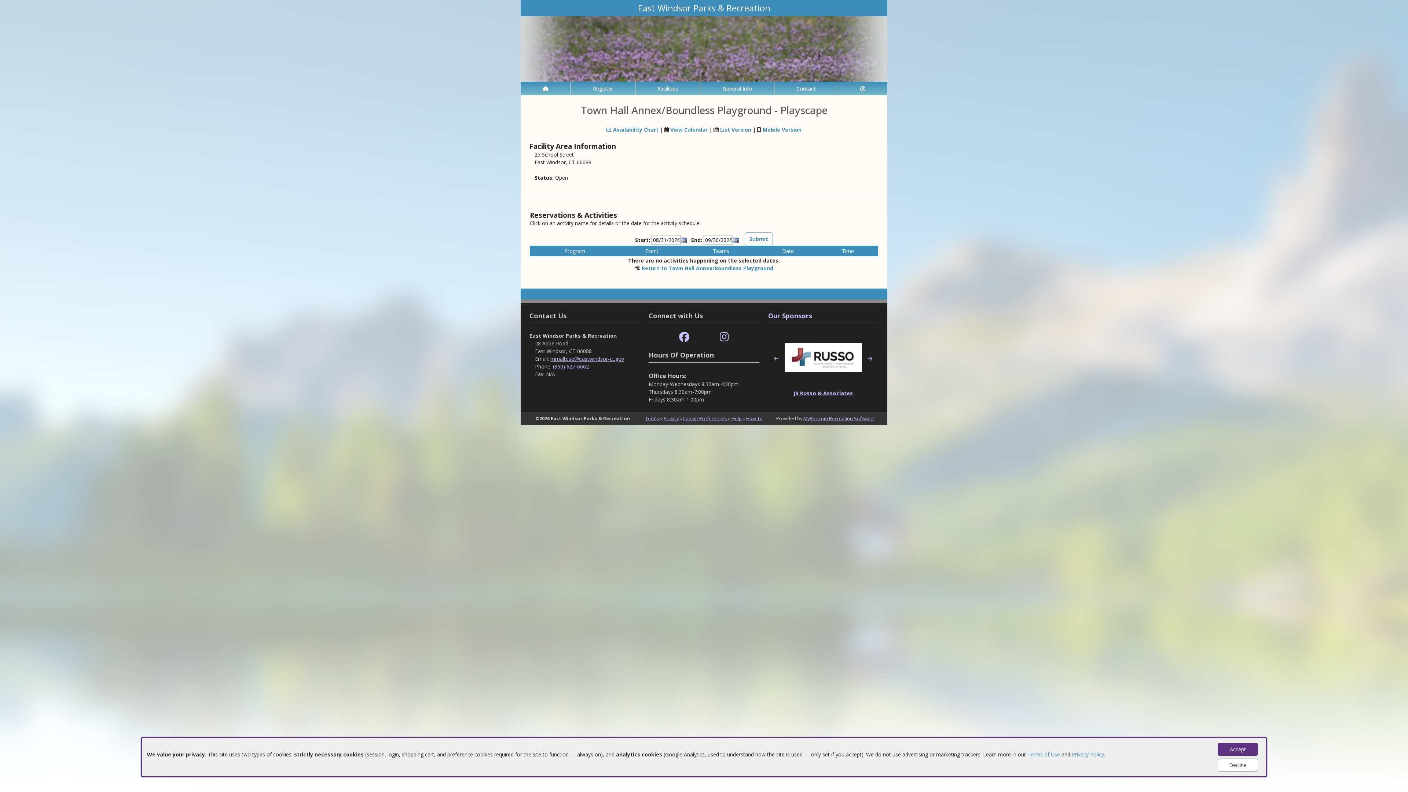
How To (754, 418)
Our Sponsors (790, 315)
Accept (1238, 749)
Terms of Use (1043, 754)
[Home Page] (546, 88)
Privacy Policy (1088, 754)
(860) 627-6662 (571, 366)
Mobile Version (782, 129)
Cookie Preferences (705, 418)
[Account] (862, 88)
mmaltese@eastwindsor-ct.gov (587, 358)
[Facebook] (684, 337)
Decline (1238, 765)
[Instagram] (724, 337)
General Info (737, 88)
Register (603, 88)
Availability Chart (635, 129)
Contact (806, 88)
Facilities (667, 88)
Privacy (671, 418)
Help (737, 418)
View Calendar (689, 129)
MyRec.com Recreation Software (838, 418)
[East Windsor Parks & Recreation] (704, 48)
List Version (735, 129)
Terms (652, 418)
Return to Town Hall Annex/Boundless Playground (707, 268)
